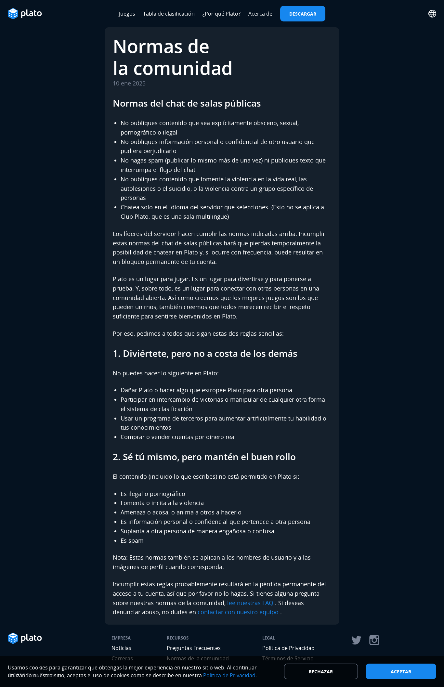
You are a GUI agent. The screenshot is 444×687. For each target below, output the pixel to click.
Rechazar (321, 671)
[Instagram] (374, 640)
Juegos (127, 13)
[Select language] (432, 14)
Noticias (121, 648)
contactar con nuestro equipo (238, 612)
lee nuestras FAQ (250, 603)
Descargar (302, 14)
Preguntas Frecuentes (194, 648)
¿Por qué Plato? (221, 13)
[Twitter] (356, 640)
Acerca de (260, 13)
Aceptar (401, 671)
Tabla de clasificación (169, 13)
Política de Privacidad (288, 648)
